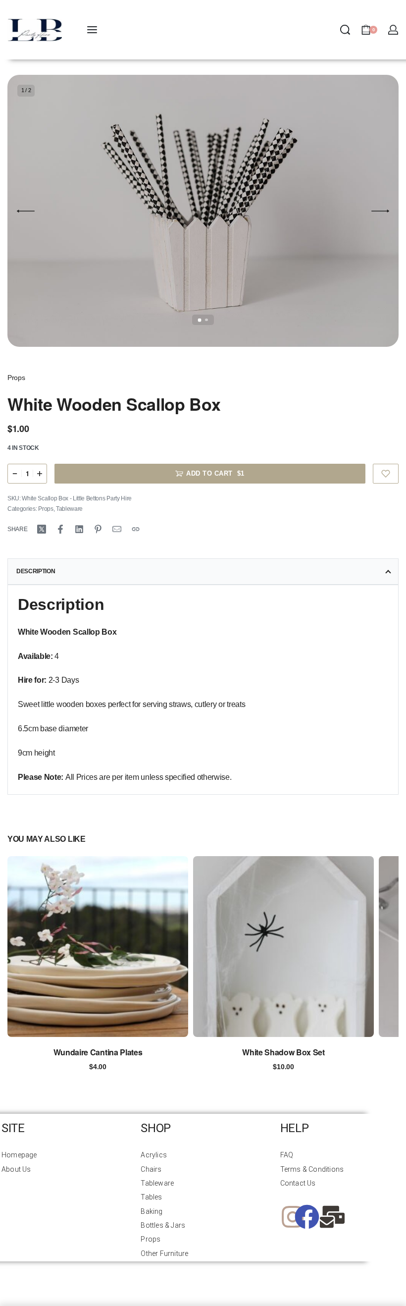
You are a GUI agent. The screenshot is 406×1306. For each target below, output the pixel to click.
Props (16, 377)
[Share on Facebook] (60, 529)
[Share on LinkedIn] (79, 529)
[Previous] (25, 211)
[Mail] (116, 529)
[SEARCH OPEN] (345, 29)
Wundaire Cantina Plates (98, 1052)
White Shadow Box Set (283, 1052)
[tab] (203, 571)
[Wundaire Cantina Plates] (97, 946)
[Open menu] (92, 30)
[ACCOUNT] (393, 29)
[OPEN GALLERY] (203, 211)
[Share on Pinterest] (98, 529)
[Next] (380, 211)
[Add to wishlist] (386, 474)
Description (35, 571)
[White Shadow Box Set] (283, 946)
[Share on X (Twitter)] (41, 529)
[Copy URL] (135, 529)
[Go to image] (200, 320)
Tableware (69, 508)
